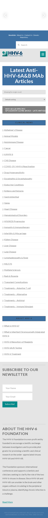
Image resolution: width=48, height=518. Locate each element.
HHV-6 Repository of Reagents (18, 342)
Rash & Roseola (11, 276)
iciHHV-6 (8, 154)
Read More (7, 502)
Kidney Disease (11, 239)
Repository (24, 37)
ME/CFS (8, 264)
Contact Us (28, 35)
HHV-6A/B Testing (13, 348)
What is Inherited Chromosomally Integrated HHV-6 (23, 334)
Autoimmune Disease (13, 142)
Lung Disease (10, 251)
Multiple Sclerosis (12, 270)
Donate (36, 35)
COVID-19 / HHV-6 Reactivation (19, 166)
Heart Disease (10, 209)
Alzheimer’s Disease (13, 130)
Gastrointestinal (11, 197)
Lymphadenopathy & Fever (16, 257)
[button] (43, 54)
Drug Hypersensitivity (14, 172)
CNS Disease (10, 160)
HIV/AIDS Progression (14, 221)
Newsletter (12, 35)
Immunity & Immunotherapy (17, 227)
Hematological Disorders (15, 215)
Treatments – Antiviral (14, 300)
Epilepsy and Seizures (14, 191)
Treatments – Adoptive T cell (17, 288)
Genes (7, 203)
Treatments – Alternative (15, 294)
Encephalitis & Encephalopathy (18, 178)
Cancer (7, 148)
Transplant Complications (16, 282)
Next (42, 15)
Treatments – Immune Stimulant (18, 306)
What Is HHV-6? (11, 325)
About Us (20, 35)
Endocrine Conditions (14, 184)
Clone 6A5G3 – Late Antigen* (26, 110)
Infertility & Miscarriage (15, 233)
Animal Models (11, 136)
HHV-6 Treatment (12, 354)
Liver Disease (10, 245)
